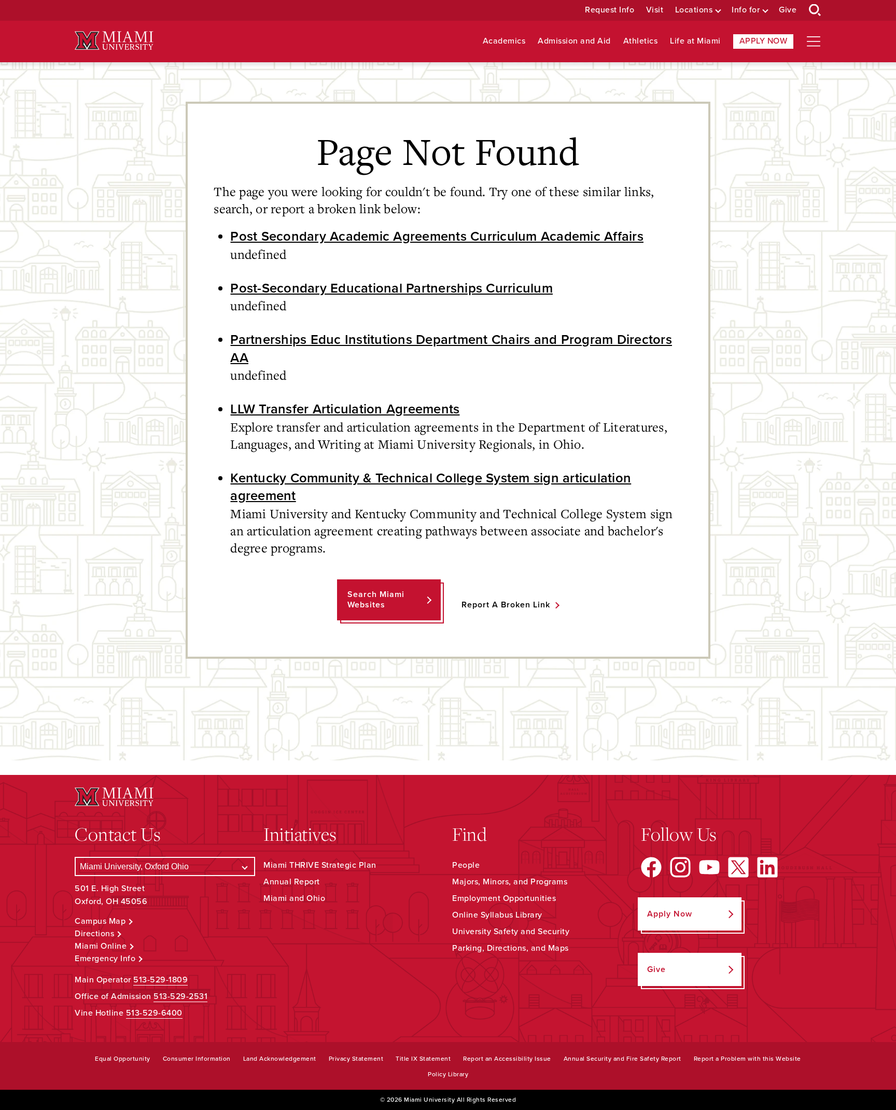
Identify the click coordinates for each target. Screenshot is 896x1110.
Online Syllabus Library (497, 915)
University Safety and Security (510, 931)
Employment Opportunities (504, 898)
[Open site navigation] (813, 41)
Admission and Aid (574, 41)
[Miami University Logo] (114, 40)
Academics (504, 41)
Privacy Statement (356, 1058)
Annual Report (291, 882)
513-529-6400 (154, 1013)
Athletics (640, 41)
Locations (694, 10)
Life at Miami (695, 41)
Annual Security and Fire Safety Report (622, 1058)
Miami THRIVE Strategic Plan (319, 865)
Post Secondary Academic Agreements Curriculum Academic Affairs (436, 236)
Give (787, 10)
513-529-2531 (180, 996)
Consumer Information (197, 1058)
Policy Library (448, 1074)
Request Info (609, 10)
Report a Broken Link (505, 605)
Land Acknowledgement (279, 1058)
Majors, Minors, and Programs (509, 882)
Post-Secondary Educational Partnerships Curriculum (391, 288)
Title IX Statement (423, 1058)
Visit (655, 10)
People (466, 865)
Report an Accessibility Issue (507, 1058)
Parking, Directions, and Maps (510, 948)
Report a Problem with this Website (747, 1058)
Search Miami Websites (375, 599)
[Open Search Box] (815, 10)
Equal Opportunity (122, 1058)
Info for (746, 10)
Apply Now (763, 41)
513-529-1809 (160, 980)
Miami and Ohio (294, 898)
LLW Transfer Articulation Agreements (344, 409)
